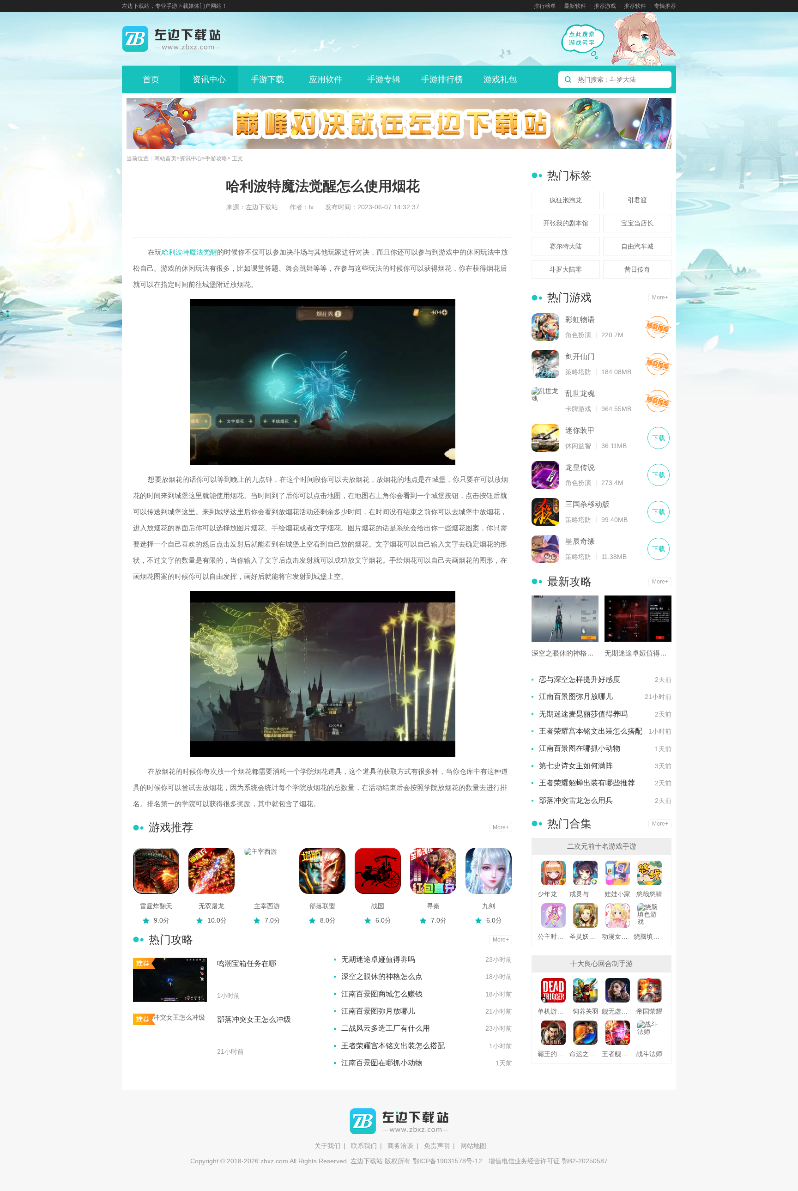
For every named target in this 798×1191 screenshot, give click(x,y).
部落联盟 (322, 906)
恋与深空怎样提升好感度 (579, 679)
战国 (377, 906)
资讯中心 (209, 79)
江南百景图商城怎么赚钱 (382, 994)
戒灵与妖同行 (585, 894)
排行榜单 (545, 6)
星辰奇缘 (580, 541)
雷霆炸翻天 (156, 906)
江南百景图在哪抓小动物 (382, 1063)
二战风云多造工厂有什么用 (385, 1028)
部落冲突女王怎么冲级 (254, 1019)
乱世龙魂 (580, 393)
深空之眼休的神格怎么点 (382, 976)
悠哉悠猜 (649, 894)
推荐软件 (635, 6)
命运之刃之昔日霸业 (585, 1053)
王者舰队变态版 (618, 1053)
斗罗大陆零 (566, 269)
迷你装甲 (580, 430)
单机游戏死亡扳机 (553, 1011)
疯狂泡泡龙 (566, 200)
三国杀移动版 (587, 504)
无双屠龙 (211, 906)
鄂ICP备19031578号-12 (447, 1161)
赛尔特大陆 (566, 246)
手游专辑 (383, 79)
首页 (151, 79)
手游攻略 (216, 159)
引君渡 (637, 200)
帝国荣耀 (649, 1011)
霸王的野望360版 (553, 1053)
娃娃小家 (617, 894)
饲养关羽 (585, 1011)
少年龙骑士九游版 (553, 894)
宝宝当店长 (637, 223)
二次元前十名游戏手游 (601, 846)
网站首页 (165, 159)
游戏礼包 (500, 79)
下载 (658, 327)
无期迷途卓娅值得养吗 (378, 959)
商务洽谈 (400, 1145)
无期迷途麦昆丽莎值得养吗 (583, 714)
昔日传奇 (637, 269)
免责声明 (437, 1145)
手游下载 (267, 79)
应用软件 (325, 79)
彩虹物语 (580, 319)
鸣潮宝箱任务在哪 (246, 963)
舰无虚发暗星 (618, 1011)
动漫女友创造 (618, 936)
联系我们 (364, 1145)
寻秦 (433, 906)
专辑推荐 (665, 6)
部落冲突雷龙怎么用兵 (576, 800)
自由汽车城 (637, 246)
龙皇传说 (580, 467)
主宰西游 (267, 906)
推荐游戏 (605, 6)
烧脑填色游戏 (649, 936)
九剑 (488, 906)
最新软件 (575, 6)
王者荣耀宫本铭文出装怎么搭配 (393, 1046)
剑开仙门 (580, 356)
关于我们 (327, 1145)
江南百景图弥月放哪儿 (378, 1011)
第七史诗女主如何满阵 (576, 766)
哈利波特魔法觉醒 (189, 252)
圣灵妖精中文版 (585, 936)
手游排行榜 (442, 79)
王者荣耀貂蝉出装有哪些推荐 (587, 783)
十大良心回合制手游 (601, 963)
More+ (501, 827)
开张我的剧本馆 (565, 223)
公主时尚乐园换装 (553, 936)
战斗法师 (649, 1053)
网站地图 (473, 1145)
